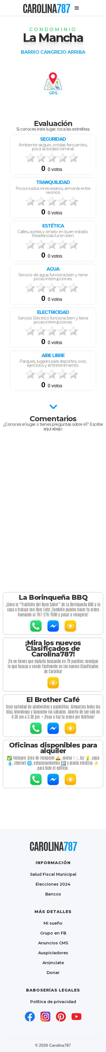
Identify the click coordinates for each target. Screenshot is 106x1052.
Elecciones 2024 (53, 884)
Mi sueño (53, 923)
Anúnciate (53, 962)
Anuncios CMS (53, 942)
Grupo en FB (53, 933)
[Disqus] (53, 510)
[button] (77, 8)
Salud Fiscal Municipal (53, 874)
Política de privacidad (53, 1001)
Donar (53, 972)
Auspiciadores (53, 952)
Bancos (53, 894)
